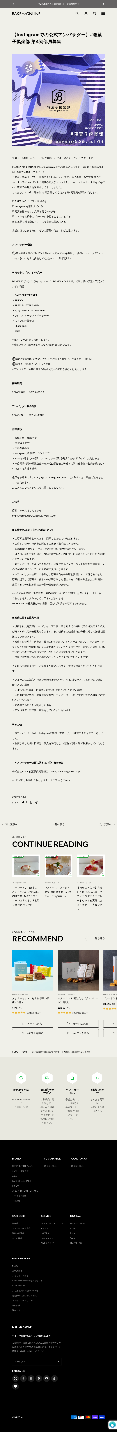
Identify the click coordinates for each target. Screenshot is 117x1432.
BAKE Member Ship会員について (27, 1280)
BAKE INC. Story (77, 1223)
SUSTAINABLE (52, 1158)
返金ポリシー (18, 1310)
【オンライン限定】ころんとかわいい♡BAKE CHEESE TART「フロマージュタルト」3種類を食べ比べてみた (25, 896)
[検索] (77, 13)
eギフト (45, 1228)
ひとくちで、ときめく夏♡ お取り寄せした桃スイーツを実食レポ (58, 892)
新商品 (15, 1223)
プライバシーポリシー (22, 1300)
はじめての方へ (21, 1091)
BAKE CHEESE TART (21, 1181)
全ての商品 (17, 1238)
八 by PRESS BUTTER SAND (25, 1191)
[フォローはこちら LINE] (15, 1386)
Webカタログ (47, 1243)
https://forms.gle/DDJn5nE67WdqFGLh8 (34, 515)
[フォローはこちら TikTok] (54, 1378)
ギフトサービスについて (52, 1223)
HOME (15, 1052)
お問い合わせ (97, 1091)
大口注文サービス (47, 1091)
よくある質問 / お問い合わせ (25, 1290)
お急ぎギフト (47, 1238)
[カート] (94, 13)
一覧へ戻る (58, 824)
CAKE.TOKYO (79, 1158)
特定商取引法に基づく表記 (24, 1295)
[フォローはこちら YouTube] (46, 1378)
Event (72, 1238)
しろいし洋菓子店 (20, 1171)
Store (72, 1233)
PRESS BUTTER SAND (22, 1166)
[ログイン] (85, 13)
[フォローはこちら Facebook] (23, 1378)
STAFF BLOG (76, 1243)
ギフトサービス (72, 1091)
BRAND (16, 1158)
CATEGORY (18, 1216)
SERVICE (46, 1216)
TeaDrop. (16, 1200)
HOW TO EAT (18, 1285)
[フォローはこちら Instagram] (31, 1378)
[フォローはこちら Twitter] (15, 1378)
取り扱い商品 (50, 1166)
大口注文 (45, 1233)
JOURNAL (75, 1216)
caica (14, 1176)
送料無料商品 (18, 1233)
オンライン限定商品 (21, 1228)
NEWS (24, 1052)
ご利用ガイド (18, 1271)
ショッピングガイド (21, 1276)
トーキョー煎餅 (19, 1195)
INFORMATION (21, 1258)
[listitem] (23, 802)
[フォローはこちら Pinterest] (38, 1378)
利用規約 (16, 1305)
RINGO (15, 1186)
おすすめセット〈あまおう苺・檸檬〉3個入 (30, 1000)
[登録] (58, 1361)
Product (73, 1228)
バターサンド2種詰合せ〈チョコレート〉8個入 (78, 1000)
